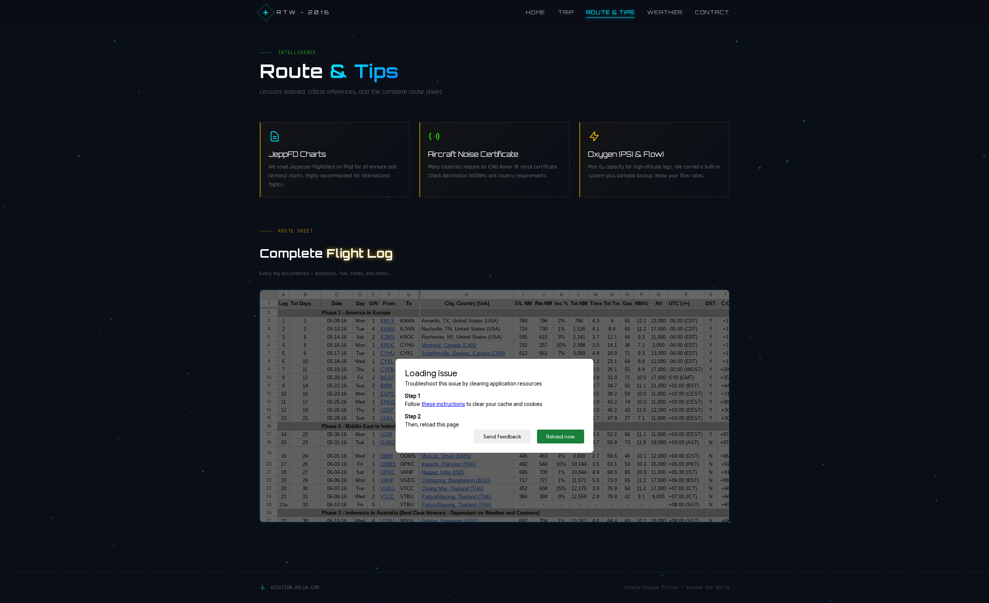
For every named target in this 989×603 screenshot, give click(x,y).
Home (535, 12)
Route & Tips (610, 12)
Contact (712, 12)
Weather (665, 12)
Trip (566, 12)
